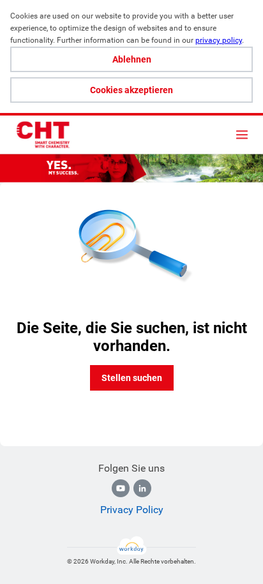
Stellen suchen (131, 378)
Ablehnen (131, 59)
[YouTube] (121, 488)
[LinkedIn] (142, 488)
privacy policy (218, 40)
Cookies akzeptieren (131, 90)
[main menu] (242, 135)
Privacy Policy (131, 510)
